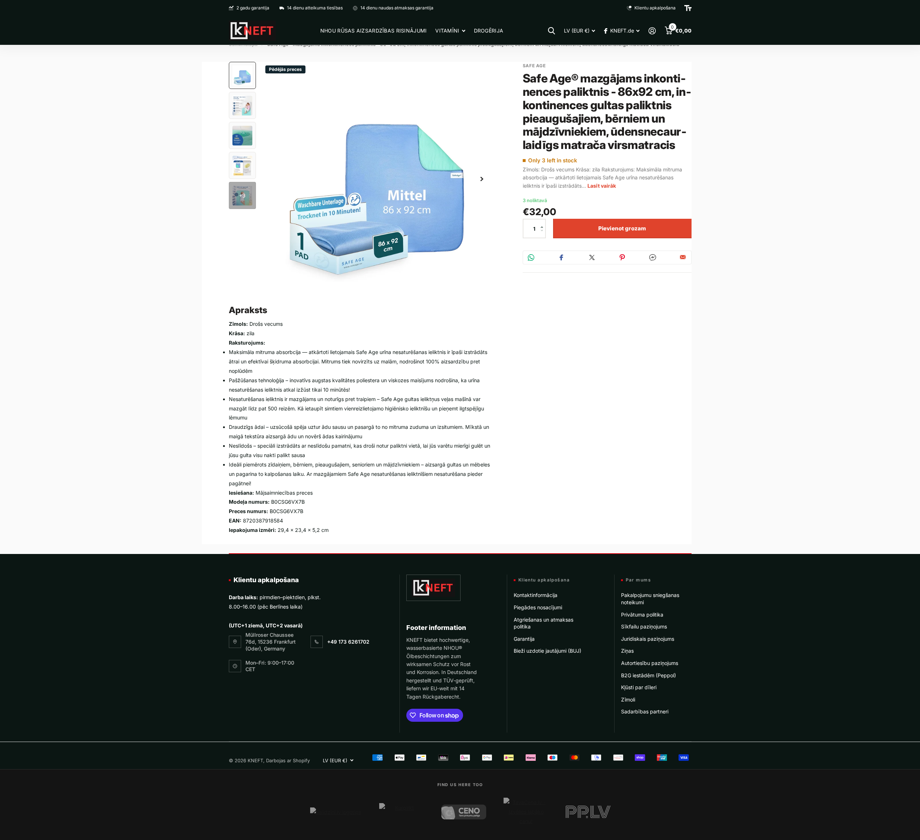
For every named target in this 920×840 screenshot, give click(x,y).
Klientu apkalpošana (266, 580)
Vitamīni (447, 30)
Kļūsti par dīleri (638, 687)
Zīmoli (628, 699)
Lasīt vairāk (601, 186)
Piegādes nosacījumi (538, 607)
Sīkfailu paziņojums (644, 626)
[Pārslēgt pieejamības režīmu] (688, 8)
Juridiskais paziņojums (647, 639)
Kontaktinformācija (535, 595)
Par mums (638, 580)
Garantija (524, 639)
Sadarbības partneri (644, 711)
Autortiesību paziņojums (649, 663)
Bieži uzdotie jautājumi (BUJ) (547, 651)
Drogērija (489, 30)
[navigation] (242, 75)
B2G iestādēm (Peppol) (648, 675)
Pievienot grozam (622, 228)
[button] (544, 222)
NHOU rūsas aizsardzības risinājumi (373, 30)
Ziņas (627, 651)
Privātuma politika (642, 614)
